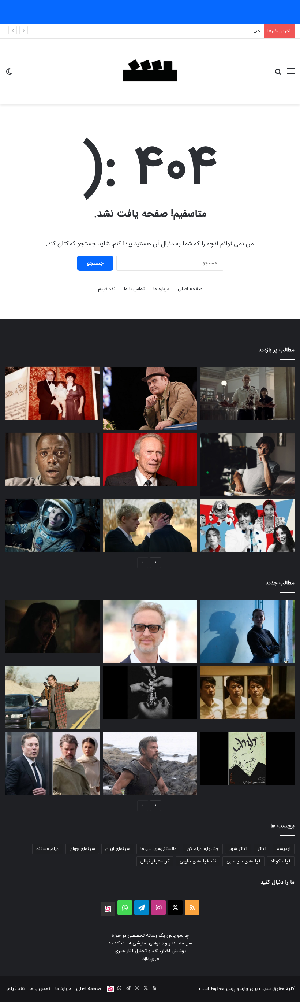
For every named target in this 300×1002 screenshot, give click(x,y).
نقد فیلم (106, 289)
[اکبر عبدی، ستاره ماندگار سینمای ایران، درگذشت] (150, 398)
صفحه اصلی (190, 289)
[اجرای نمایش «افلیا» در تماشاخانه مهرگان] (150, 692)
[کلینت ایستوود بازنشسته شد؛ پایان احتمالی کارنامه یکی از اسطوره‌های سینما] (150, 459)
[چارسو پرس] (150, 71)
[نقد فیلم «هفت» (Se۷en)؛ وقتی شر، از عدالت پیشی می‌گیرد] (247, 393)
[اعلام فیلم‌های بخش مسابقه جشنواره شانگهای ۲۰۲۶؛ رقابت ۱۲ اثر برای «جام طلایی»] (247, 692)
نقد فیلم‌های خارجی (198, 861)
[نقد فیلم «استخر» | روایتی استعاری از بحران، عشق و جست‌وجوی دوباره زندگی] (247, 464)
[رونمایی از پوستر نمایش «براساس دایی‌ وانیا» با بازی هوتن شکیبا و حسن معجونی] (247, 758)
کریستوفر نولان (154, 861)
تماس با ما (134, 289)
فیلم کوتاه (280, 861)
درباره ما (161, 289)
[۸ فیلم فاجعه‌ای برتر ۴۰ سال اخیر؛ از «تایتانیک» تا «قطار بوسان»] (52, 525)
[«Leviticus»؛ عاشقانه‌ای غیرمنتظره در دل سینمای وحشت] (150, 525)
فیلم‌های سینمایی (243, 861)
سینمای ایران (117, 849)
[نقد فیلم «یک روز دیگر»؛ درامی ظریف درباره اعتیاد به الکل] (247, 631)
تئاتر (262, 849)
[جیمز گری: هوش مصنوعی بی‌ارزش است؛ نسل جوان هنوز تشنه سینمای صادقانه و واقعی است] (150, 631)
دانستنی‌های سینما (158, 849)
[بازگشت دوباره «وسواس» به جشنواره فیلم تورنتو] (52, 626)
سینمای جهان (82, 849)
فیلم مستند (47, 849)
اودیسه (283, 849)
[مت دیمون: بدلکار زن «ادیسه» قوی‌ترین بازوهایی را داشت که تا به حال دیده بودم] (150, 763)
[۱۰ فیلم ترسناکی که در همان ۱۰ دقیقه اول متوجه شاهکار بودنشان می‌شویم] (52, 459)
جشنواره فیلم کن (203, 849)
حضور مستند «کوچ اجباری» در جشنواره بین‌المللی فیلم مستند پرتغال (192, 31)
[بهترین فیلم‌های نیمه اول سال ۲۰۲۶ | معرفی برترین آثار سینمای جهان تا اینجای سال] (247, 525)
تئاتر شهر (238, 849)
